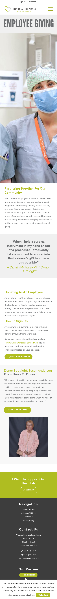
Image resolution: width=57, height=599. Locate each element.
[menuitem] (49, 9)
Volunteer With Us (28, 513)
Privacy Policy (28, 521)
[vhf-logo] (23, 9)
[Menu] (49, 9)
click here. (30, 595)
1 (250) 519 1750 (29, 2)
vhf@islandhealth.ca (30, 558)
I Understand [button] (43, 595)
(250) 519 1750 (30, 551)
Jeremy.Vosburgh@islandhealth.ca (21, 343)
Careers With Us (28, 510)
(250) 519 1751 (30, 555)
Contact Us (28, 517)
